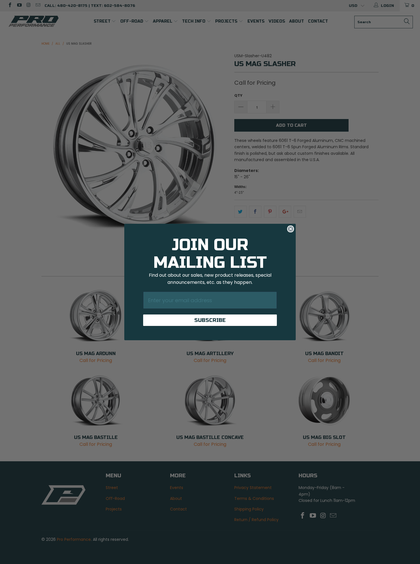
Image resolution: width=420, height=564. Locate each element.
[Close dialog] (290, 229)
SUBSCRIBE (210, 320)
